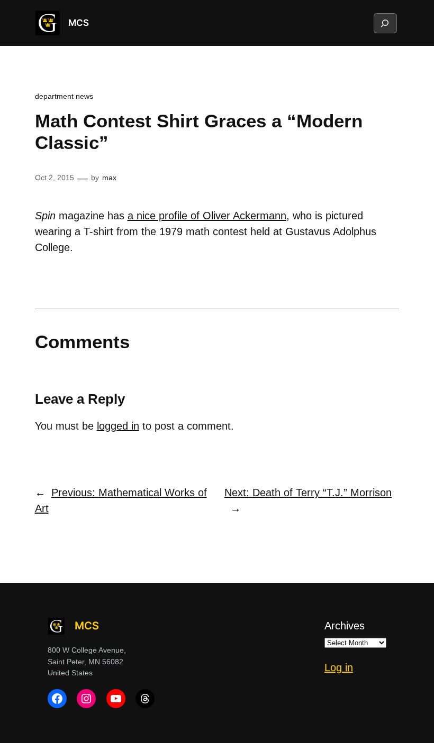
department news (64, 96)
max (109, 177)
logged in (118, 426)
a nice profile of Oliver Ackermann (207, 215)
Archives (344, 625)
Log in (338, 667)
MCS (78, 22)
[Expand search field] (384, 23)
